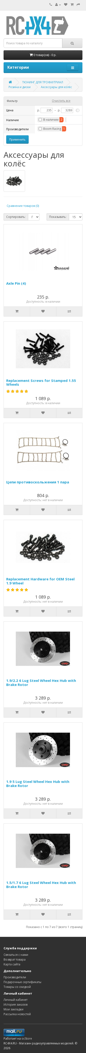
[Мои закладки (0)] (65, 5)
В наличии (51, 120)
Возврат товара (15, 959)
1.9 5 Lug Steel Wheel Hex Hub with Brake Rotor (37, 783)
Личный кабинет (15, 1000)
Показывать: (57, 217)
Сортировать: (16, 217)
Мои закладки (13, 1009)
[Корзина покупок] (72, 5)
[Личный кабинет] (58, 5)
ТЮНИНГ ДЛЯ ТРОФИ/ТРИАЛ (42, 82)
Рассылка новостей (17, 1014)
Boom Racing (52, 129)
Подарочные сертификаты (22, 982)
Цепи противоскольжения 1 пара (37, 482)
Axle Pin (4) (16, 283)
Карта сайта (12, 964)
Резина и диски (20, 87)
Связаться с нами (16, 955)
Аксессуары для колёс (56, 87)
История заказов (15, 1004)
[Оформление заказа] (78, 5)
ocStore (27, 1038)
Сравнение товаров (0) (23, 206)
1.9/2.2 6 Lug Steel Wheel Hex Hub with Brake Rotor (41, 682)
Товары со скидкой (17, 987)
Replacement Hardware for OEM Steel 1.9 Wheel (40, 581)
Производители (15, 977)
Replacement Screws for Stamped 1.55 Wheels (41, 382)
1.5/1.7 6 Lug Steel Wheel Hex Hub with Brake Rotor (41, 884)
